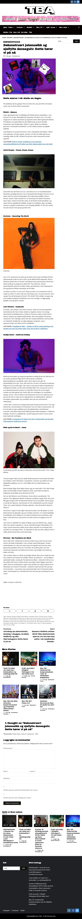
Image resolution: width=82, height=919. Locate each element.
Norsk (24, 621)
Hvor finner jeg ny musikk (38, 618)
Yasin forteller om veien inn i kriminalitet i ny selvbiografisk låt (40, 879)
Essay (23, 663)
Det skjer (24, 32)
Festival (50, 661)
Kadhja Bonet (22, 619)
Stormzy (16, 623)
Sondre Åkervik (55, 840)
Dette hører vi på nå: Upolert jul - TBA (25, 734)
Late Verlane (33, 619)
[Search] (79, 27)
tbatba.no (23, 623)
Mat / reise (63, 27)
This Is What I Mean (32, 623)
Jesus (7, 619)
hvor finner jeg (28, 618)
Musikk (29, 27)
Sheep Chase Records (45, 621)
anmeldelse (32, 616)
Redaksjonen (16, 56)
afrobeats (8, 616)
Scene (53, 27)
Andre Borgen (24, 616)
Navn (5, 771)
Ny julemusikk (30, 621)
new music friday (18, 621)
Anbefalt (18, 616)
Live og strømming (9, 41)
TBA (30, 32)
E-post (33, 771)
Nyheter (11, 663)
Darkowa (41, 616)
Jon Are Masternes (14, 619)
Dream (46, 616)
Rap (38, 621)
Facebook (15, 910)
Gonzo (28, 663)
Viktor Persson (7, 625)
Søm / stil (16, 32)
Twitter (22, 910)
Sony (53, 621)
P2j (35, 621)
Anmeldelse (43, 661)
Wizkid (13, 625)
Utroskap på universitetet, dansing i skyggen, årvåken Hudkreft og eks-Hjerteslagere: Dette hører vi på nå (16, 635)
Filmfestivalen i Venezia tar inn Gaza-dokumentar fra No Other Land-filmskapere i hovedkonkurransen (39, 871)
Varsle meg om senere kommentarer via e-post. (20, 790)
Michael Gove (40, 619)
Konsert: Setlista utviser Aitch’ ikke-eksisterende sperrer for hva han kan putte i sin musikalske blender (43, 635)
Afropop (14, 616)
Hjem (5, 27)
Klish (28, 619)
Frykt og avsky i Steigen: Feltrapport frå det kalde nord (57, 833)
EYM (22, 618)
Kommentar (8, 748)
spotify (11, 623)
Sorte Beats (6, 623)
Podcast (20, 27)
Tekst (10, 27)
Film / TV (39, 27)
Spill (47, 27)
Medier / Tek (7, 32)
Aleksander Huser (72, 842)
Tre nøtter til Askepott (45, 623)
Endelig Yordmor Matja (15, 618)
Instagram (6, 910)
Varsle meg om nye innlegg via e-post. (17, 798)
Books (36, 616)
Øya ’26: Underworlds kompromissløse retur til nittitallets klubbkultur (40, 902)
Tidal (38, 623)
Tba (19, 623)
